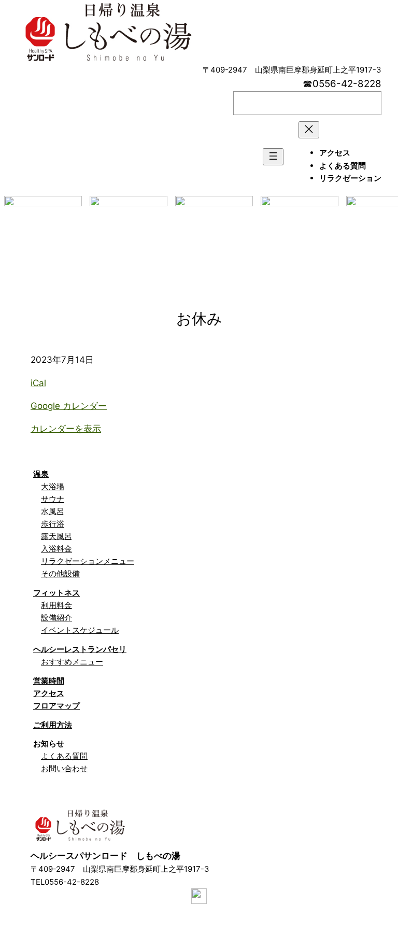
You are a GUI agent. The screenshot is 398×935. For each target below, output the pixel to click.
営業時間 (48, 681)
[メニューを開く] (273, 156)
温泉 (41, 474)
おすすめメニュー (72, 662)
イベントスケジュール (80, 630)
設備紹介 (56, 617)
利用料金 (56, 605)
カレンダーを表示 (66, 428)
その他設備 (60, 573)
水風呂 (52, 511)
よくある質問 (64, 756)
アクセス (48, 693)
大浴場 (52, 486)
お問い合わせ (64, 768)
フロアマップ (56, 706)
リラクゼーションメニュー (87, 561)
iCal (38, 383)
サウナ (52, 499)
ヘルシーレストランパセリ (79, 649)
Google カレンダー (69, 406)
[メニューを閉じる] (308, 129)
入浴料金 (56, 549)
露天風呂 (56, 536)
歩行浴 (52, 524)
